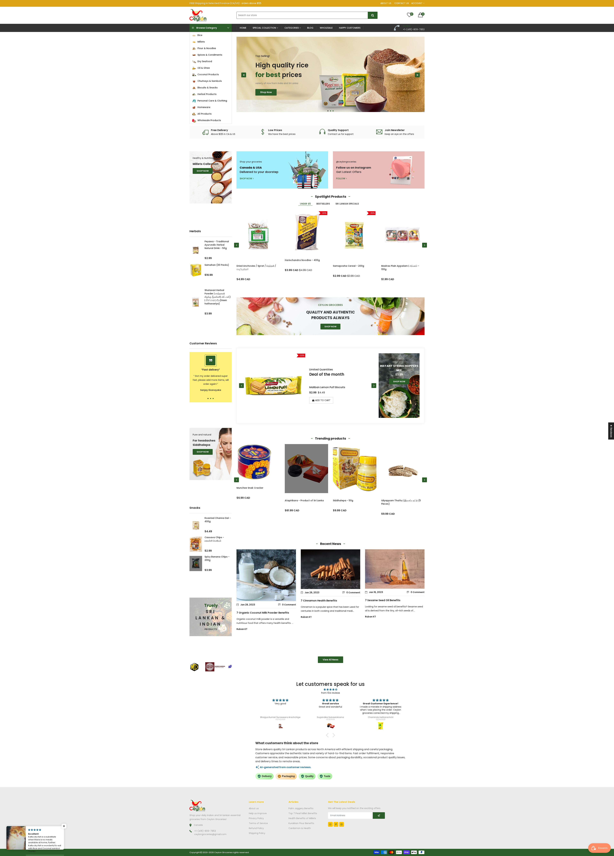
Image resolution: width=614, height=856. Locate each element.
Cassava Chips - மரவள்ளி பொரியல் (214, 539)
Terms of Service (258, 823)
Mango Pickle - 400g (345, 500)
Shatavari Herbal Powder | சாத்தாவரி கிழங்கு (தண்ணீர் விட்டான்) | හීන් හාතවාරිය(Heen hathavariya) (218, 297)
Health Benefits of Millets (302, 818)
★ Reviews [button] (611, 430)
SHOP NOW (203, 170)
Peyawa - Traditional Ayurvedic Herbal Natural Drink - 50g (217, 245)
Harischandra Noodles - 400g (302, 260)
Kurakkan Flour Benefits (301, 823)
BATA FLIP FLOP (389, 500)
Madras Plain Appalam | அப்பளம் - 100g (400, 267)
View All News (330, 659)
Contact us (401, 3)
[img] (330, 689)
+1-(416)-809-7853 (205, 831)
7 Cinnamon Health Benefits (319, 600)
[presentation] (243, 75)
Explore (264, 99)
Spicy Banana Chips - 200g (217, 558)
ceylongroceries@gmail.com (210, 834)
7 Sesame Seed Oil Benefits (382, 600)
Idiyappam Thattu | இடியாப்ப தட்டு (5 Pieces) (304, 502)
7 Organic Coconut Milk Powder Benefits (262, 613)
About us (385, 3)
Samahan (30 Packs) (217, 265)
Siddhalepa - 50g (246, 500)
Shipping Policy (257, 833)
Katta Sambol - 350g (323, 387)
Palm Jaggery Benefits (300, 808)
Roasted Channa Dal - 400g (218, 519)
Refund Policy (256, 828)
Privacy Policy (256, 818)
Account (417, 3)
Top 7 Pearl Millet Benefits (302, 813)
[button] (327, 110)
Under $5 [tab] (305, 203)
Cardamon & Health (299, 828)
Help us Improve (258, 813)
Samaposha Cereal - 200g (348, 265)
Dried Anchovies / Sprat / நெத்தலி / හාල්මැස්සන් (256, 267)
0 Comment (289, 605)
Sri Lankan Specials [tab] (347, 203)
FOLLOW (340, 178)
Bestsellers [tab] (323, 203)
